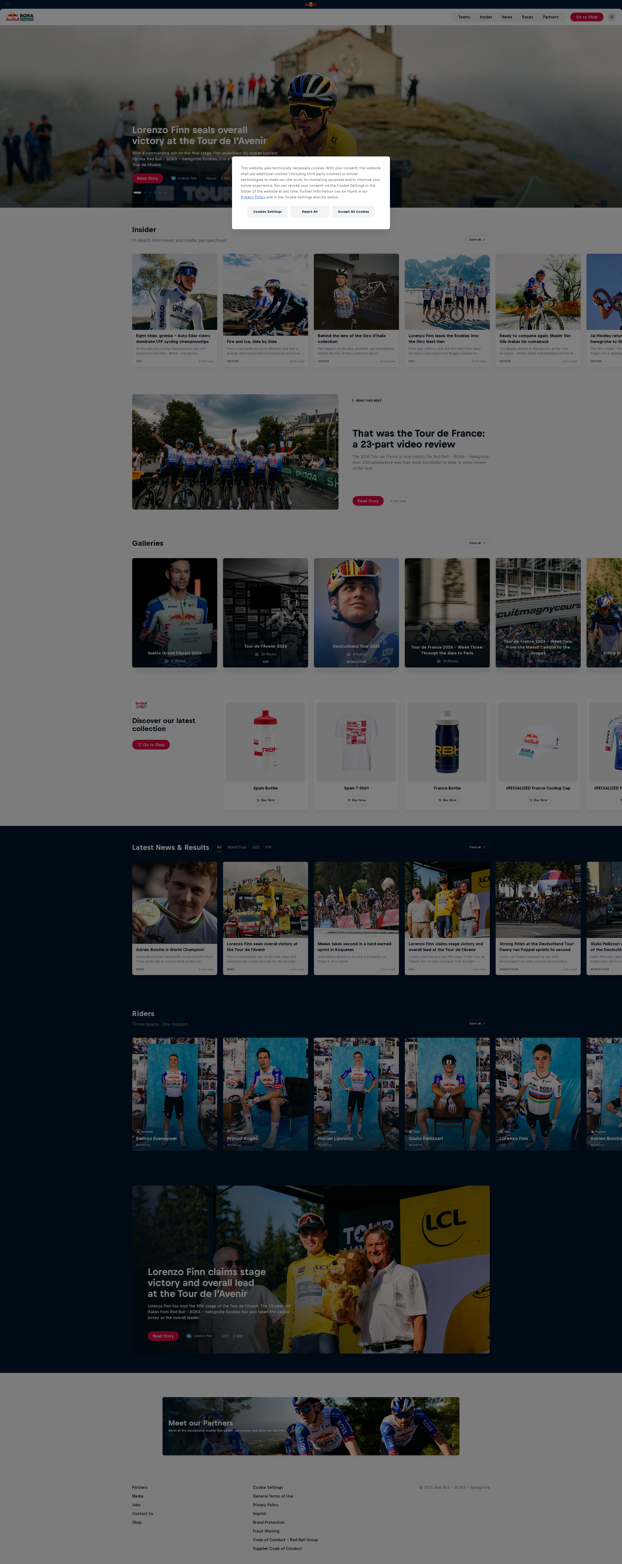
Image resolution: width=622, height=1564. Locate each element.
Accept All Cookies (353, 211)
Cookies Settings (267, 211)
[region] (311, 192)
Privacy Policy (253, 197)
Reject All (310, 211)
